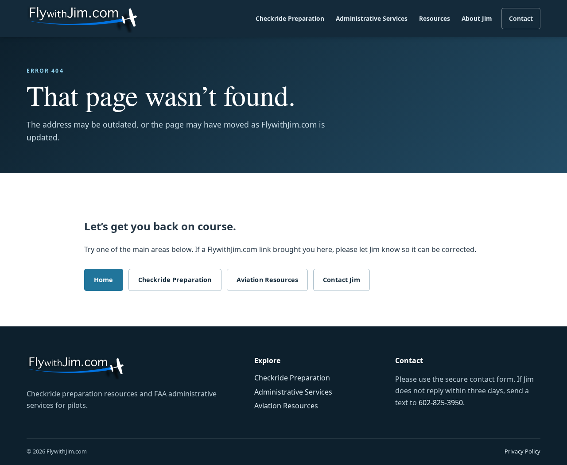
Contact (521, 18)
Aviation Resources (268, 279)
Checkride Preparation (290, 18)
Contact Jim (341, 279)
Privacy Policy (522, 451)
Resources (434, 18)
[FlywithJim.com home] (82, 18)
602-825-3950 (441, 402)
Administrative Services (372, 18)
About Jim (477, 18)
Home (103, 279)
